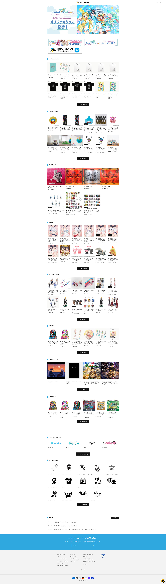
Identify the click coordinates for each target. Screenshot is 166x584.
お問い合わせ (72, 561)
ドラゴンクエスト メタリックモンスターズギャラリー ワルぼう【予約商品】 (113, 128)
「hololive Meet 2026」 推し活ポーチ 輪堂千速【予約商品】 (113, 75)
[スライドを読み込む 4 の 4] (86, 35)
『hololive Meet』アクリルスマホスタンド (77, 291)
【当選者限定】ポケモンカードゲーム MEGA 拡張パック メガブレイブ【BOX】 (53, 342)
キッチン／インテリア (109, 486)
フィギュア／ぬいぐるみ (52, 487)
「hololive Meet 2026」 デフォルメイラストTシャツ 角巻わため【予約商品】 (53, 95)
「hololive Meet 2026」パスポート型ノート (53, 75)
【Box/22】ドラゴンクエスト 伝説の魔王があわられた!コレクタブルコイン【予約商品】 (101, 129)
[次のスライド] (89, 35)
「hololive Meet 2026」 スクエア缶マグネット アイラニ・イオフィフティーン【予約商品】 (113, 95)
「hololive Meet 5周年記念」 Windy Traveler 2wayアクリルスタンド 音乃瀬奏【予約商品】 (77, 343)
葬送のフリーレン (69, 447)
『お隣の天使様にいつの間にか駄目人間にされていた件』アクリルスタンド (53, 291)
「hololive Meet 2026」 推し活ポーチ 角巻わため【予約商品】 (77, 75)
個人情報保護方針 (86, 558)
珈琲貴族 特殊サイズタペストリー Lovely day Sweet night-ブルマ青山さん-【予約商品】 (53, 240)
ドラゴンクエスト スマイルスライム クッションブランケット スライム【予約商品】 (89, 129)
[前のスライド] (76, 35)
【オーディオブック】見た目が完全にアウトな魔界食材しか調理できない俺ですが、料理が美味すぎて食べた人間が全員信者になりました (109, 383)
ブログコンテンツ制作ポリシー (62, 559)
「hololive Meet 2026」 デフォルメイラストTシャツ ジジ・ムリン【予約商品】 (77, 95)
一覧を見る (115, 517)
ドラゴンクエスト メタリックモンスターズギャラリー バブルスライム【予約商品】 (65, 149)
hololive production (51, 447)
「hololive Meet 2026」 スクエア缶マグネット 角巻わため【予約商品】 (101, 95)
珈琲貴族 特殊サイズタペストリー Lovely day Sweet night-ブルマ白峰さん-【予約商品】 (77, 240)
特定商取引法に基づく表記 (88, 554)
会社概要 (85, 564)
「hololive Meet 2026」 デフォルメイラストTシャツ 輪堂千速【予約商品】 (89, 95)
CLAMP (85, 447)
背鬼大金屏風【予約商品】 (107, 186)
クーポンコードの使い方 (74, 559)
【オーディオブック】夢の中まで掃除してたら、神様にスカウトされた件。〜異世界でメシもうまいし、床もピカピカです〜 (91, 382)
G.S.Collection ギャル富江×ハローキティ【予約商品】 (55, 187)
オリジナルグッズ (65, 50)
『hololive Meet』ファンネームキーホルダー (89, 291)
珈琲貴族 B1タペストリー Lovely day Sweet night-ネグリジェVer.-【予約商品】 (101, 239)
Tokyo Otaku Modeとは (61, 554)
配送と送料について (73, 556)
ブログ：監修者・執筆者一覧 (62, 561)
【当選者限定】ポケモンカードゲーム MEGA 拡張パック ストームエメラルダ (53, 413)
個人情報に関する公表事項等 (88, 559)
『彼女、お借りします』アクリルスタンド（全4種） (113, 310)
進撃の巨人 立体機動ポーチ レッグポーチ (77, 310)
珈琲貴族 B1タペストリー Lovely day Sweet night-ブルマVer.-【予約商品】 (112, 239)
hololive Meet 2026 (101, 42)
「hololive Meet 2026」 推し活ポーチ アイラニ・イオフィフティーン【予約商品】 (89, 75)
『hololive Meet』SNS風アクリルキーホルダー (64, 291)
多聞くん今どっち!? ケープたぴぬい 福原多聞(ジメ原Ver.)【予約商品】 (89, 259)
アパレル (64, 487)
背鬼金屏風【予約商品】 (70, 186)
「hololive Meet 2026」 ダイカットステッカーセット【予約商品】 (65, 75)
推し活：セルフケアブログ (62, 558)
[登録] (93, 545)
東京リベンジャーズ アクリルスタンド (65, 310)
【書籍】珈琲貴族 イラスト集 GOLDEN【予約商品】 (65, 259)
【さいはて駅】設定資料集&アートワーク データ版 (73, 382)
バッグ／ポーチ (79, 487)
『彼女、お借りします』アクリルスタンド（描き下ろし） (113, 291)
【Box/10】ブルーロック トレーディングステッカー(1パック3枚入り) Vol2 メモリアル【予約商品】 (92, 211)
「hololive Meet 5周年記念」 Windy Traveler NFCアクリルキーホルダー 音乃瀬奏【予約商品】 (113, 343)
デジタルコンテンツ (80, 500)
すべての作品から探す (83, 454)
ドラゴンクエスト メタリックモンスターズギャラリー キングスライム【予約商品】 (77, 149)
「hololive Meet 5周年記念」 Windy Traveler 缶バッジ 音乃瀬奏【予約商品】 (89, 342)
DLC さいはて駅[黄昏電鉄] (53, 381)
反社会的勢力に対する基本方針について (89, 562)
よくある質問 (72, 554)
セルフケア (93, 500)
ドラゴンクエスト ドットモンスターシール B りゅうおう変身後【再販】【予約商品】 (77, 129)
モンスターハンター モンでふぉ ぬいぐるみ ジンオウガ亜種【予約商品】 (101, 259)
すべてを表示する (83, 104)
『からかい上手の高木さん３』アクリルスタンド (101, 291)
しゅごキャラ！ (105, 447)
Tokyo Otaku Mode (84, 580)
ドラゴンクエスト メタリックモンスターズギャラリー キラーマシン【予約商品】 (113, 148)
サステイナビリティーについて (62, 563)
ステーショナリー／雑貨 (66, 500)
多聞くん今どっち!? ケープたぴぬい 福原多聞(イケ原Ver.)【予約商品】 (77, 259)
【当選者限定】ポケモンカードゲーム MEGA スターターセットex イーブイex (101, 413)
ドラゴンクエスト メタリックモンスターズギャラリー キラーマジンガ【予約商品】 (89, 149)
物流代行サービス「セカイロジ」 (63, 565)
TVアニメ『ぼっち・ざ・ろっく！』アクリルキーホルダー (89, 310)
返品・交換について (73, 558)
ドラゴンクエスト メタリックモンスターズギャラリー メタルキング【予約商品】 (53, 148)
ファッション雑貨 (94, 486)
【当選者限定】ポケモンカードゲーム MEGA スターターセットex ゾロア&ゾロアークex (89, 414)
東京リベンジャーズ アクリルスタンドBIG (101, 310)
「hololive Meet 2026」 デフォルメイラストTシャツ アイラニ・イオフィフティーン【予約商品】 (65, 95)
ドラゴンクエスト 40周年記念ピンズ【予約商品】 (53, 128)
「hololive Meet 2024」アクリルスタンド (53, 310)
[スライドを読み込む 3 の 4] (84, 35)
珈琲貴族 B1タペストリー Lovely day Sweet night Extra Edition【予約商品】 (52, 259)
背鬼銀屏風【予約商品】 (88, 186)
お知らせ (58, 556)
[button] (2, 2)
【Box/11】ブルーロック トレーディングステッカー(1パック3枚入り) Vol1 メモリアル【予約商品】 (74, 211)
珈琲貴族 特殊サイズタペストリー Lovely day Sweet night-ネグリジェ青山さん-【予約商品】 (65, 240)
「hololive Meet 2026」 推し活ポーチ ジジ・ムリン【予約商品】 (101, 75)
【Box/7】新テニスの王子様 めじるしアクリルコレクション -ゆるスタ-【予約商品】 (56, 211)
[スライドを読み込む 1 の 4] (80, 35)
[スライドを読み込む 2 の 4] (82, 35)
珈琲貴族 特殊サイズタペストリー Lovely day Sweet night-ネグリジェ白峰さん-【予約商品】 (89, 240)
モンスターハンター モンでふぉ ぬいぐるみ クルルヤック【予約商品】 (113, 259)
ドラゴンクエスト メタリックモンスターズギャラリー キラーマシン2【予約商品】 (101, 149)
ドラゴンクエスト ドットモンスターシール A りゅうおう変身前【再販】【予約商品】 (65, 129)
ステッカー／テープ (51, 500)
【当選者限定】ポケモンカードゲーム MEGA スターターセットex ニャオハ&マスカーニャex (113, 414)
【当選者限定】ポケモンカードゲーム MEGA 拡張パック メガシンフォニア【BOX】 (65, 343)
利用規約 (85, 556)
